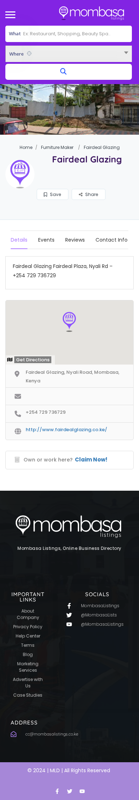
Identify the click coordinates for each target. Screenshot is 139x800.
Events (46, 239)
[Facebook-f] (57, 791)
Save (55, 194)
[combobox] (68, 54)
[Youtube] (82, 791)
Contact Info (112, 239)
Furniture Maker (57, 147)
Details (19, 239)
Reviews (75, 239)
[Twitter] (69, 791)
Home (26, 147)
